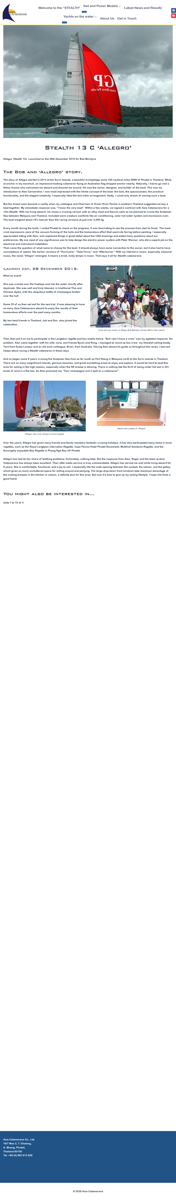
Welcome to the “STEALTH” (59, 8)
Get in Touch (127, 18)
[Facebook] (173, 10)
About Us (107, 18)
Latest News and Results (143, 8)
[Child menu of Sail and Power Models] (84, 12)
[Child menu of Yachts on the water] (64, 22)
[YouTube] (173, 15)
